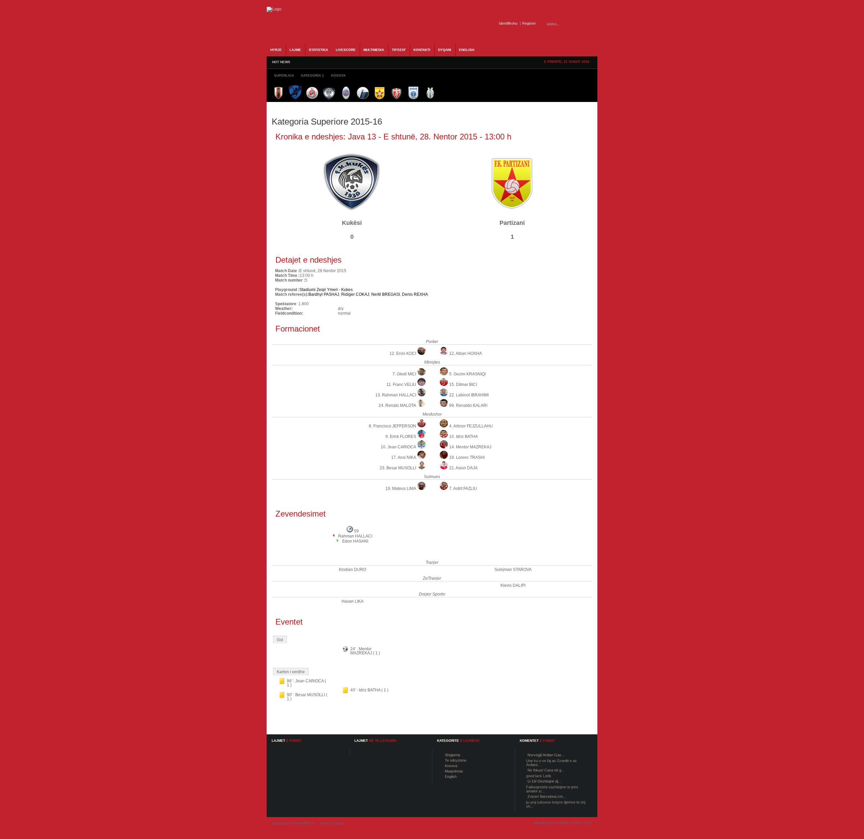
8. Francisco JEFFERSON (392, 426)
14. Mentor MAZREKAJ (470, 447)
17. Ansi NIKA (403, 457)
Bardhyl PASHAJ (323, 294)
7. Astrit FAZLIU (463, 488)
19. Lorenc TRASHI (467, 457)
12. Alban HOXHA (465, 353)
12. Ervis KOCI (402, 353)
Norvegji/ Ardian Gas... (546, 755)
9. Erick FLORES (400, 436)
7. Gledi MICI (404, 374)
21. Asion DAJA (463, 468)
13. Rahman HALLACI (395, 395)
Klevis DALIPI (513, 585)
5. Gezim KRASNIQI (467, 374)
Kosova (451, 766)
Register (529, 23)
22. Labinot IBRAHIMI (469, 395)
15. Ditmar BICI (463, 384)
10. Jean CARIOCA (398, 447)
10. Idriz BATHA (463, 436)
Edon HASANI (355, 541)
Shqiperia (452, 755)
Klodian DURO (352, 569)
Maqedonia (454, 771)
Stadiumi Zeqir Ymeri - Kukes (326, 289)
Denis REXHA (415, 294)
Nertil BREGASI (385, 294)
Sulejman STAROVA (513, 569)
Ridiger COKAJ (355, 294)
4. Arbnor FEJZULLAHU (471, 426)
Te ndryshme (455, 760)
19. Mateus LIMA (400, 488)
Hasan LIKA (352, 601)
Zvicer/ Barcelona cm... (547, 796)
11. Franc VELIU (401, 384)
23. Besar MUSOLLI (398, 468)
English (451, 777)
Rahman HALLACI (355, 536)
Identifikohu (508, 23)
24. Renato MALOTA (397, 405)
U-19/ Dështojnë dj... (544, 781)
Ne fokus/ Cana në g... (546, 770)
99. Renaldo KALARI (468, 405)
